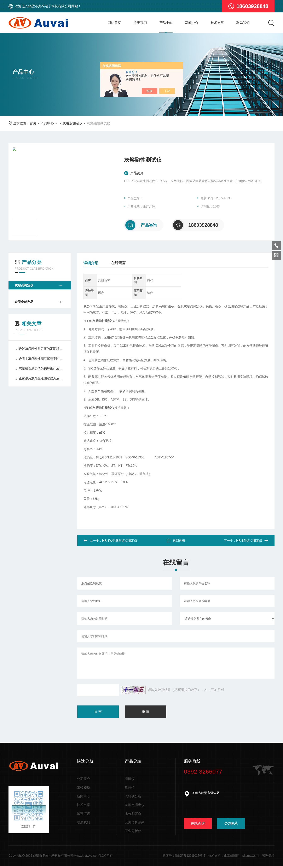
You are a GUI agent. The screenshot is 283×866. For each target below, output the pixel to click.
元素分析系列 (135, 822)
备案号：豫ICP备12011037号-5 (184, 855)
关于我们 (140, 22)
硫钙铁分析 (133, 796)
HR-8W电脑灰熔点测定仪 (119, 540)
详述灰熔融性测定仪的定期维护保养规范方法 (42, 348)
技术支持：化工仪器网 (223, 855)
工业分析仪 (133, 831)
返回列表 (179, 540)
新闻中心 (191, 22)
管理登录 (268, 855)
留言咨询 (83, 813)
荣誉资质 (83, 787)
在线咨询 (197, 823)
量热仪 (130, 787)
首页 (33, 123)
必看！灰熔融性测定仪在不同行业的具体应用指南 (42, 358)
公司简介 (83, 779)
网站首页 (114, 22)
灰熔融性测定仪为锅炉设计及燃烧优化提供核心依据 (42, 368)
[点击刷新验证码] (133, 690)
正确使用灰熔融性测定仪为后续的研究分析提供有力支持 (42, 378)
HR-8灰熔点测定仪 (249, 540)
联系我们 (243, 22)
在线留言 (118, 263)
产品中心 (166, 22)
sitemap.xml (250, 855)
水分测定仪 (133, 813)
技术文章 (217, 22)
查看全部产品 (24, 301)
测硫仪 (130, 779)
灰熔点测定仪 (72, 123)
